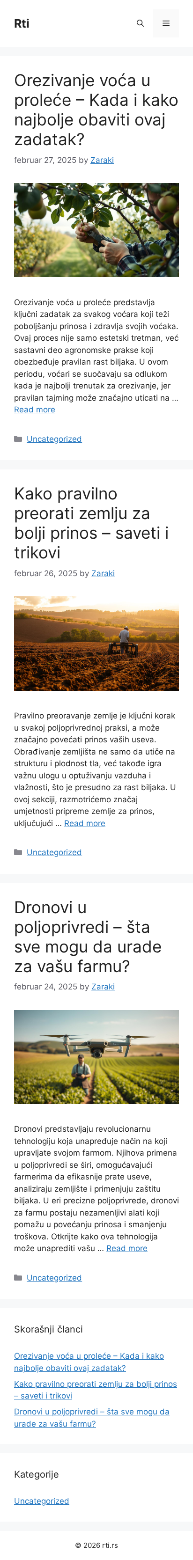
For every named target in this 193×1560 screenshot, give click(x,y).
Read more (34, 409)
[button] (140, 23)
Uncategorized (54, 439)
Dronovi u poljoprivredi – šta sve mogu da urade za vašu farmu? (88, 936)
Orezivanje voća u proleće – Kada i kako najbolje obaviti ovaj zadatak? (96, 109)
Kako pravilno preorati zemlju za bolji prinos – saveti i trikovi (91, 522)
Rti (22, 23)
